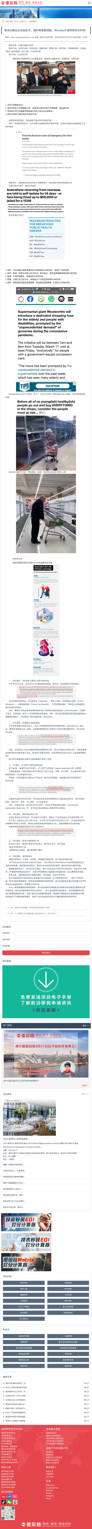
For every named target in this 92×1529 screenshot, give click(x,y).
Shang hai (50, 1496)
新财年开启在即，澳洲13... (13, 1207)
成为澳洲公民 (6, 1444)
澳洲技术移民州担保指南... (16, 1417)
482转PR (49, 1452)
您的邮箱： (6, 946)
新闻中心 (23, 21)
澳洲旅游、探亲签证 (9, 1446)
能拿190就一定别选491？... (16, 1408)
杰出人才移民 (23, 1307)
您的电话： (6, 939)
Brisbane (49, 1490)
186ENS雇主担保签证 (54, 1438)
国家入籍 (23, 1289)
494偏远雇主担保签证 (55, 1444)
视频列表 (23, 1342)
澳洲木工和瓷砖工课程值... (16, 1421)
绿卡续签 (68, 1289)
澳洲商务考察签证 (8, 1449)
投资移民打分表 (7, 1474)
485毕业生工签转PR (54, 1457)
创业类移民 (23, 1319)
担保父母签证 (6, 1441)
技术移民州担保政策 (24, 1348)
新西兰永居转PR (52, 1463)
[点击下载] (46, 992)
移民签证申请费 (7, 1477)
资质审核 (49, 1474)
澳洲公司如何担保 (53, 1436)
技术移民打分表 (7, 1471)
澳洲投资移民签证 (8, 1438)
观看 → (85, 1085)
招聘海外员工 (51, 1433)
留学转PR (50, 1455)
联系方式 (49, 1471)
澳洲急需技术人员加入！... (13, 1189)
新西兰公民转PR (52, 1460)
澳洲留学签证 (6, 1436)
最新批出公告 (23, 1360)
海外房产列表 (23, 1336)
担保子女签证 (6, 1457)
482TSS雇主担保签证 (54, 1441)
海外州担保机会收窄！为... (16, 1383)
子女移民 (68, 1295)
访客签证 (68, 1283)
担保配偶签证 (6, 1454)
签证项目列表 (68, 1360)
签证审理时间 (6, 1479)
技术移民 (23, 1313)
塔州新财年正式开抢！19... (16, 1392)
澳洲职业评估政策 (8, 1485)
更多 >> (86, 1026)
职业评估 (23, 1283)
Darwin (49, 1493)
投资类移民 (68, 1313)
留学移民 (68, 1301)
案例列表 (23, 1366)
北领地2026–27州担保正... (16, 1400)
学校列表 (68, 1354)
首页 (16, 21)
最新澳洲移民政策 (8, 1482)
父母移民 (23, 1301)
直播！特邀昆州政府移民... (13, 1165)
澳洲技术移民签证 (8, 1433)
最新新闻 (33, 21)
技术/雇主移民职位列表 (68, 1342)
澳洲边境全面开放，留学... (13, 1195)
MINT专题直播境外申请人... (14, 1183)
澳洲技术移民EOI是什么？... (16, 1404)
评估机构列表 (23, 1354)
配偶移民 (23, 1295)
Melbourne (50, 1485)
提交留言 (46, 953)
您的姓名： (6, 933)
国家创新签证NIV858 (9, 1462)
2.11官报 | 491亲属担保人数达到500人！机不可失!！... (36, 913)
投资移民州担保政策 (68, 1348)
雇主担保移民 (68, 1307)
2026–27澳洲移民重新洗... (16, 1412)
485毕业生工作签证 (9, 1460)
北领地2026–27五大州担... (16, 1396)
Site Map (49, 1477)
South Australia (52, 1488)
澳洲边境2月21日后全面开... (14, 1201)
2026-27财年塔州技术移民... (16, 1387)
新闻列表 (68, 1366)
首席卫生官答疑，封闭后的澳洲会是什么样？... (33, 907)
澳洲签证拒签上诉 (8, 1452)
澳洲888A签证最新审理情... (14, 1177)
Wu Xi (48, 1498)
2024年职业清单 (8, 1487)
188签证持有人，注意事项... (14, 1171)
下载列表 (68, 1336)
